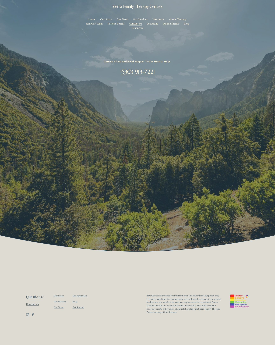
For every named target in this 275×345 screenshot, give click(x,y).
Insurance (158, 19)
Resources (137, 28)
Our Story (106, 19)
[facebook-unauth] (32, 314)
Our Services (140, 19)
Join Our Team (94, 23)
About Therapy (178, 19)
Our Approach (80, 295)
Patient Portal (116, 23)
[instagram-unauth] (27, 314)
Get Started (78, 307)
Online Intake (171, 23)
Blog (186, 23)
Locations (152, 23)
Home (91, 19)
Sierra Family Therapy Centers (137, 6)
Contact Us (135, 23)
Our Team (122, 19)
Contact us (32, 304)
